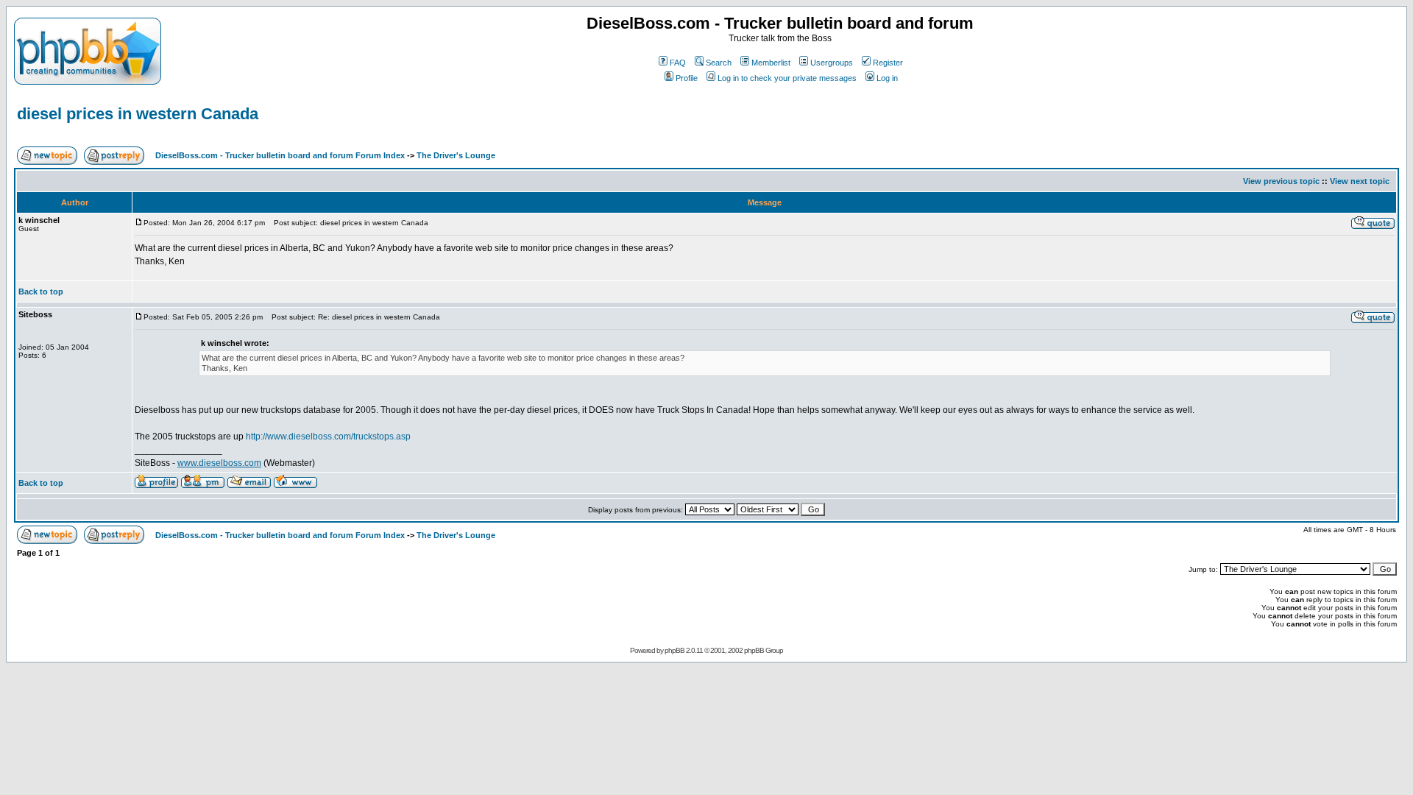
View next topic (1359, 181)
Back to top (40, 291)
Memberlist (770, 62)
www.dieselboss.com (219, 463)
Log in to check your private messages (787, 78)
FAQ (678, 62)
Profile (687, 78)
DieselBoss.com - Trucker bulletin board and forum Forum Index (280, 155)
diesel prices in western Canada (137, 114)
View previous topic (1281, 181)
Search (719, 62)
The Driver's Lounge (456, 155)
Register (888, 62)
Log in (887, 78)
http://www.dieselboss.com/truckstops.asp (328, 436)
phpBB (674, 650)
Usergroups (831, 62)
